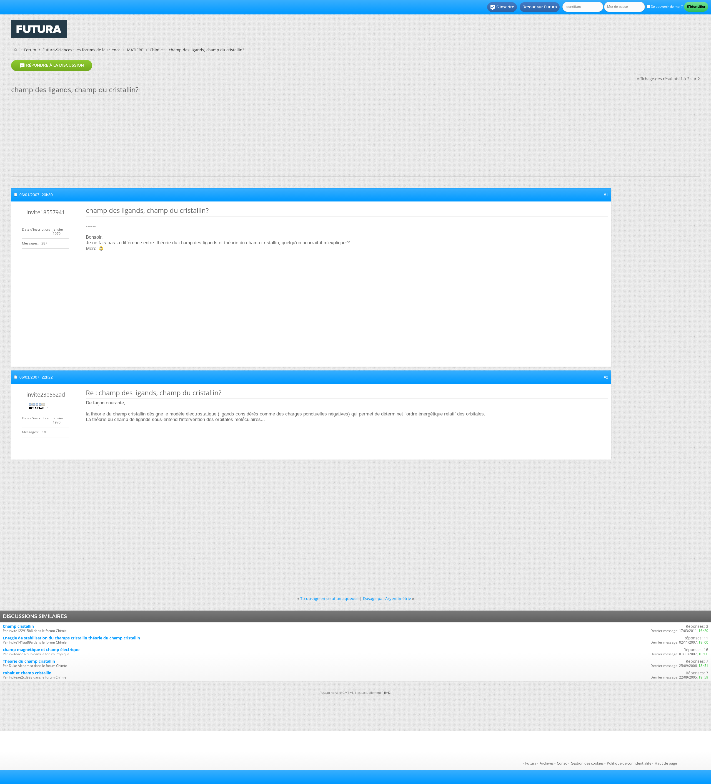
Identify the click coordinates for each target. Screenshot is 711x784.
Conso (562, 763)
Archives (547, 763)
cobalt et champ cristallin (27, 672)
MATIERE (135, 49)
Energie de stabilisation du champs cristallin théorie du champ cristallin (71, 638)
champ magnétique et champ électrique (41, 649)
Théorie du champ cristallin (29, 661)
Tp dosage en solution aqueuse (329, 598)
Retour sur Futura (539, 6)
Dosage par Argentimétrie (387, 598)
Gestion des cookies (587, 763)
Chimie (156, 49)
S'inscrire (502, 7)
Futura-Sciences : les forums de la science (81, 49)
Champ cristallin (18, 626)
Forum (30, 49)
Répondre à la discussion (51, 65)
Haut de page (666, 763)
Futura (530, 763)
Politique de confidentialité (629, 763)
